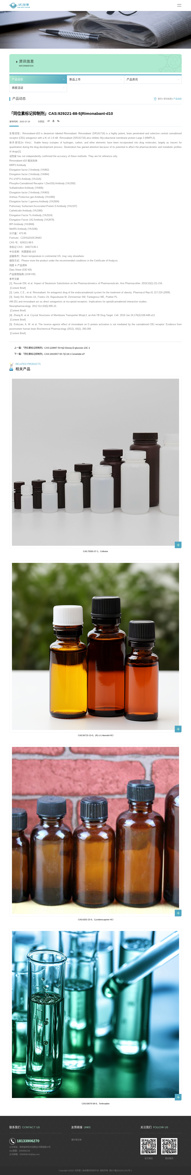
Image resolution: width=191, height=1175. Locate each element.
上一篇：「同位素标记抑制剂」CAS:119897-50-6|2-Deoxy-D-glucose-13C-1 (52, 348)
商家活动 (17, 87)
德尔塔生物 (76, 1140)
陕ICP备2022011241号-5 (120, 1170)
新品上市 (75, 79)
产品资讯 (132, 79)
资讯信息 (168, 99)
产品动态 (17, 79)
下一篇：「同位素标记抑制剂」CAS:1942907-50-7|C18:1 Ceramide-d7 (49, 354)
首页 (160, 99)
